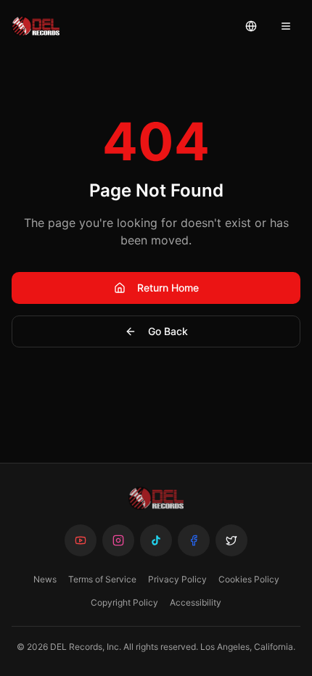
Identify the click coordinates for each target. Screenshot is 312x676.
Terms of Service (102, 579)
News (45, 579)
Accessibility (195, 602)
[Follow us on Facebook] (194, 540)
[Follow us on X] (231, 540)
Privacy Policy (177, 579)
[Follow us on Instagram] (118, 540)
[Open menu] (285, 26)
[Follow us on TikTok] (156, 540)
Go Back (168, 331)
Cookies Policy (248, 579)
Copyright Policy (124, 602)
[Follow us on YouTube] (81, 540)
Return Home (168, 287)
